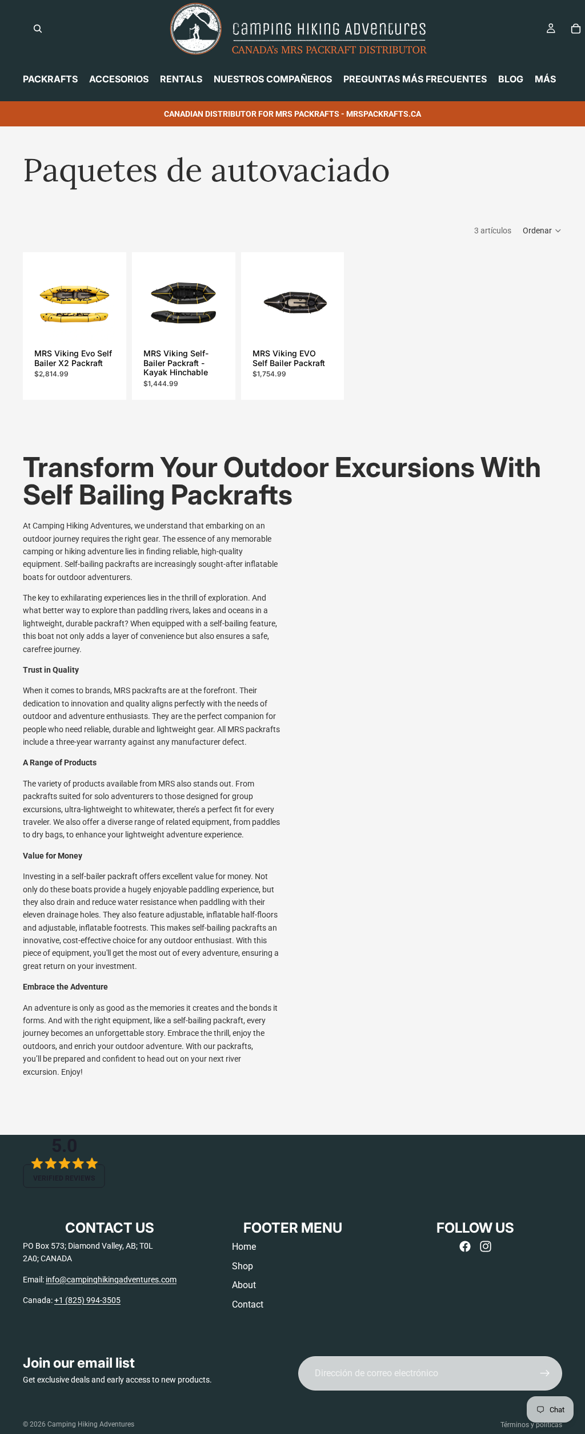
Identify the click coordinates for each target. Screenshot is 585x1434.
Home (244, 1246)
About (244, 1285)
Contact (247, 1304)
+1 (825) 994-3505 (87, 1300)
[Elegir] (97, 326)
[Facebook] (465, 1246)
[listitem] (545, 79)
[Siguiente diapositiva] (102, 303)
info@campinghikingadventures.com (111, 1279)
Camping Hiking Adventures (90, 1424)
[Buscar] (37, 28)
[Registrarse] (545, 1373)
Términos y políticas (531, 1425)
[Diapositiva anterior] (46, 303)
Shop (242, 1266)
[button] (542, 230)
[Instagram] (485, 1246)
